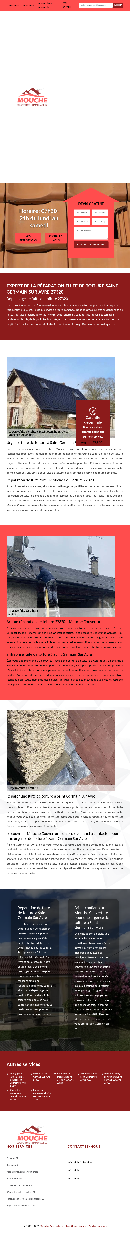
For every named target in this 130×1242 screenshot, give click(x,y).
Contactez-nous (98, 1226)
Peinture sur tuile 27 (92, 86)
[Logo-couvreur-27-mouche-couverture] (32, 97)
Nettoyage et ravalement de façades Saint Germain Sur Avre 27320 (18, 1079)
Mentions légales (76, 1226)
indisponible (13, 5)
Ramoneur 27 (89, 43)
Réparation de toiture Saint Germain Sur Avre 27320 (18, 1095)
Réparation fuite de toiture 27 (97, 129)
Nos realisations (28, 238)
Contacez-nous (56, 238)
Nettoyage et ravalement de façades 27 (102, 151)
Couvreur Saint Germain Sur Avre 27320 (41, 1076)
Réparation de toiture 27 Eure (97, 172)
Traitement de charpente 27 (96, 107)
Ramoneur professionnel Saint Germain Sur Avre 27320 (42, 1095)
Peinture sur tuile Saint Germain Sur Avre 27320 (89, 1076)
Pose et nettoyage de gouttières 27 (100, 64)
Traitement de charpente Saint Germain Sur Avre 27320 (65, 1078)
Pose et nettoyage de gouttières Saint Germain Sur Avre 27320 (113, 1078)
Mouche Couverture (51, 1226)
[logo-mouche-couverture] (32, 1135)
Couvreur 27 (88, 21)
